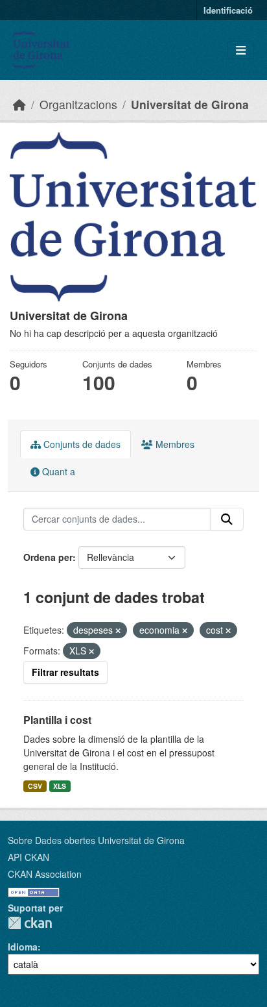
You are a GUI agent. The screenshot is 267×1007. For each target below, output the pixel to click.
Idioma (23, 946)
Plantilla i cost (57, 719)
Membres (173, 444)
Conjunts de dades (81, 444)
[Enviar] (227, 519)
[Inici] (19, 104)
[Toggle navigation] (240, 50)
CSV (35, 786)
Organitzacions (78, 104)
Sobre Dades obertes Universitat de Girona (96, 840)
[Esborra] (118, 630)
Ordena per (48, 557)
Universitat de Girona (190, 104)
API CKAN (28, 857)
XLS (59, 786)
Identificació (228, 10)
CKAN (30, 923)
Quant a (57, 471)
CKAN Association (45, 873)
